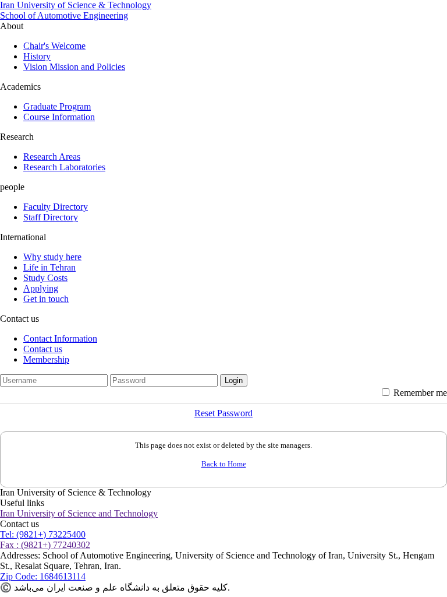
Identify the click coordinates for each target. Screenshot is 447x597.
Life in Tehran (49, 267)
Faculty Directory (55, 207)
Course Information (59, 117)
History (37, 56)
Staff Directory (50, 217)
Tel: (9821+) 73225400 (43, 534)
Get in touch (46, 299)
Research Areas (51, 156)
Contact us (42, 349)
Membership (46, 359)
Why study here (52, 257)
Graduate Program (57, 106)
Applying (40, 288)
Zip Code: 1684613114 (43, 576)
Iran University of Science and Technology (79, 513)
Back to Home (223, 463)
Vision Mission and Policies (74, 67)
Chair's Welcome (54, 46)
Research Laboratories (64, 167)
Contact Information (60, 338)
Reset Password (223, 413)
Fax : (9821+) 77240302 (45, 545)
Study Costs (45, 278)
